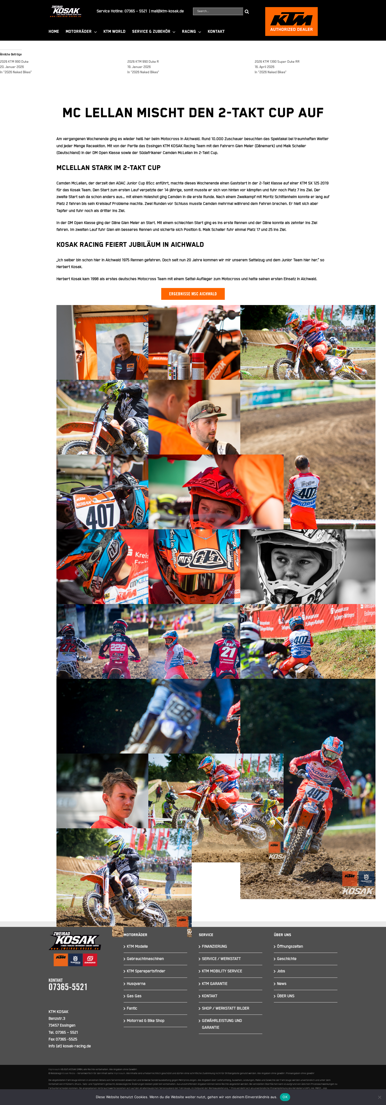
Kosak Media (68, 1073)
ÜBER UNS (285, 996)
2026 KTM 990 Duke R (143, 62)
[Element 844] (66, 7)
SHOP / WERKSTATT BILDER (225, 1008)
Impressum (54, 1069)
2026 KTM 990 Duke (14, 62)
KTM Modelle (137, 946)
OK (285, 1097)
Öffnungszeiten (290, 946)
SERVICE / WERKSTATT (221, 959)
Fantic (132, 1008)
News (281, 983)
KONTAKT (209, 996)
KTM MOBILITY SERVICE (222, 971)
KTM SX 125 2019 (314, 183)
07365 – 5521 (135, 11)
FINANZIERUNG (214, 946)
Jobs (281, 971)
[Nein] (379, 1097)
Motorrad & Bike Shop (145, 1020)
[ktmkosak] (291, 9)
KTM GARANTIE (214, 983)
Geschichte (286, 959)
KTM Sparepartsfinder (146, 971)
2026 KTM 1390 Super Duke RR (277, 62)
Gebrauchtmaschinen (145, 959)
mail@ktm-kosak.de (167, 11)
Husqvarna (136, 983)
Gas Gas (134, 996)
